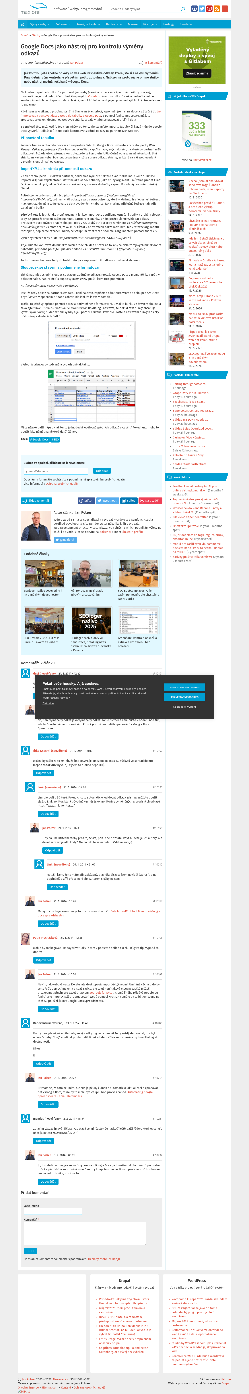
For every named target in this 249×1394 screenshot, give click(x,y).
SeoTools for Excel (101, 992)
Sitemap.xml (49, 1387)
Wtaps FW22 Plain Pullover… (191, 393)
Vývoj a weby (38, 24)
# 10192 (157, 750)
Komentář (30, 1219)
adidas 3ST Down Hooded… (191, 419)
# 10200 (157, 1023)
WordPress (197, 1280)
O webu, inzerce (28, 1387)
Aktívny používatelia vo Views (192, 557)
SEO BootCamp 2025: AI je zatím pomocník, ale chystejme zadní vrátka (138, 595)
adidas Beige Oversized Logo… (193, 428)
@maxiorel (66, 539)
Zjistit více (48, 703)
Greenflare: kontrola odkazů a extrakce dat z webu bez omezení (137, 642)
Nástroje (148, 24)
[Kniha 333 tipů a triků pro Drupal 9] (196, 130)
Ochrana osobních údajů (62, 483)
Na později (152, 500)
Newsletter (186, 24)
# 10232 (157, 1155)
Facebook (194, 8)
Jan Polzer (76, 62)
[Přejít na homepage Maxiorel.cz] (34, 13)
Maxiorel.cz (60, 1379)
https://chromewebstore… (190, 446)
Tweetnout (109, 500)
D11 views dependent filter (190, 517)
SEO (56, 439)
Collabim (94, 96)
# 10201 (157, 1078)
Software (61, 24)
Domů (23, 24)
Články (36, 35)
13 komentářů (153, 62)
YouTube (209, 8)
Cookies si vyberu (184, 706)
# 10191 (157, 673)
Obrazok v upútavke (186, 526)
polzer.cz (105, 532)
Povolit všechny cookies (184, 687)
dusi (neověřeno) (44, 673)
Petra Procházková (45, 937)
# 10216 (157, 864)
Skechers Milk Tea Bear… (189, 401)
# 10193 (157, 937)
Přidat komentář (38, 500)
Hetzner (226, 1379)
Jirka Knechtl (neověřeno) (50, 750)
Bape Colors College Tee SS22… (193, 410)
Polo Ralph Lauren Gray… (189, 455)
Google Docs (40, 439)
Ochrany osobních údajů (104, 1259)
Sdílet (88, 500)
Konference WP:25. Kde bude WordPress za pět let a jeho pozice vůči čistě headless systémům (198, 1360)
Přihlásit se (225, 8)
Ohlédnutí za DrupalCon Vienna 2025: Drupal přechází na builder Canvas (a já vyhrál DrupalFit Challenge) (125, 1330)
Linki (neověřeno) (49, 787)
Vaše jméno (31, 1206)
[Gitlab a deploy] (197, 83)
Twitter (202, 8)
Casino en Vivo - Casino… (189, 437)
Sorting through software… (190, 384)
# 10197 (157, 901)
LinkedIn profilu (132, 532)
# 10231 (157, 1118)
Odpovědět (48, 736)
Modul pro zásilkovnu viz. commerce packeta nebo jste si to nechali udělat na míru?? (198, 548)
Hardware (112, 24)
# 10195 (157, 787)
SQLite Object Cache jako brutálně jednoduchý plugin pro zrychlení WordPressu (194, 1312)
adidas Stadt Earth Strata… (191, 464)
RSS (217, 8)
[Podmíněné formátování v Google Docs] (91, 340)
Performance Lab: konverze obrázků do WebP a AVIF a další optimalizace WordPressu (197, 1334)
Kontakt (66, 1387)
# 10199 (157, 828)
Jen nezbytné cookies (185, 697)
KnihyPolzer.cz (202, 160)
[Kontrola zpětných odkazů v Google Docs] (91, 396)
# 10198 (157, 974)
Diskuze (133, 24)
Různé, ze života (86, 24)
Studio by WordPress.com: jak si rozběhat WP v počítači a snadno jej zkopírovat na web (199, 1347)
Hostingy (168, 24)
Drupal (124, 1280)
